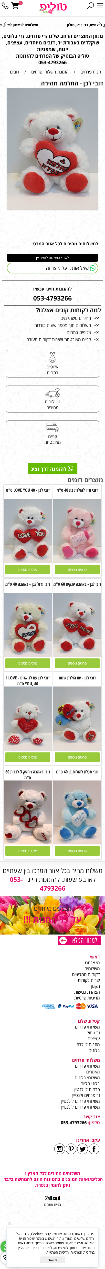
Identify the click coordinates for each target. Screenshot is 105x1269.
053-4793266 (74, 1122)
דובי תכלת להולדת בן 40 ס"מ (77, 772)
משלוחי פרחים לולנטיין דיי (77, 1107)
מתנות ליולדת (88, 1044)
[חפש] (90, 6)
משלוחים (91, 968)
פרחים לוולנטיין (87, 1089)
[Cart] (15, 6)
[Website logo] (53, 8)
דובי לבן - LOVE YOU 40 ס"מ (28, 490)
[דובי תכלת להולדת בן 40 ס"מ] (77, 843)
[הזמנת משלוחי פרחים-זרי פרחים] (79, 941)
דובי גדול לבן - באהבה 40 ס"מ (27, 584)
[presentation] (5, 23)
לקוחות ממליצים (86, 974)
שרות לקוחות (89, 980)
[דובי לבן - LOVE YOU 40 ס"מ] (28, 561)
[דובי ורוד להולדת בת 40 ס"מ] (77, 561)
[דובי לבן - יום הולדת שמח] (77, 749)
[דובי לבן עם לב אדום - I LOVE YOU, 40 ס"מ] (28, 749)
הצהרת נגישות (87, 992)
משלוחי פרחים (87, 1027)
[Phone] (4, 6)
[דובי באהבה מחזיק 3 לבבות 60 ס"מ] (28, 843)
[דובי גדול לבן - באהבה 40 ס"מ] (28, 655)
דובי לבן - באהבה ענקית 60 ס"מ (77, 584)
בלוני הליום (89, 1083)
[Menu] (100, 6)
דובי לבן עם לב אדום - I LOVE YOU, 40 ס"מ (28, 681)
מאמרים (93, 1072)
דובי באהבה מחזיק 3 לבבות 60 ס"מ (27, 774)
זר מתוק (93, 1033)
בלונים (94, 1050)
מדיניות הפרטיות (57, 1252)
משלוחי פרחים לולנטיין (80, 1101)
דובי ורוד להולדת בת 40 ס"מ (77, 490)
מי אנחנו (92, 963)
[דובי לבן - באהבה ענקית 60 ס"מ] (77, 655)
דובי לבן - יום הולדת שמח (77, 678)
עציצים (94, 1038)
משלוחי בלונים (87, 1078)
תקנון (95, 986)
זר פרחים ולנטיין (85, 1095)
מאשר (52, 1260)
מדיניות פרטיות (87, 998)
